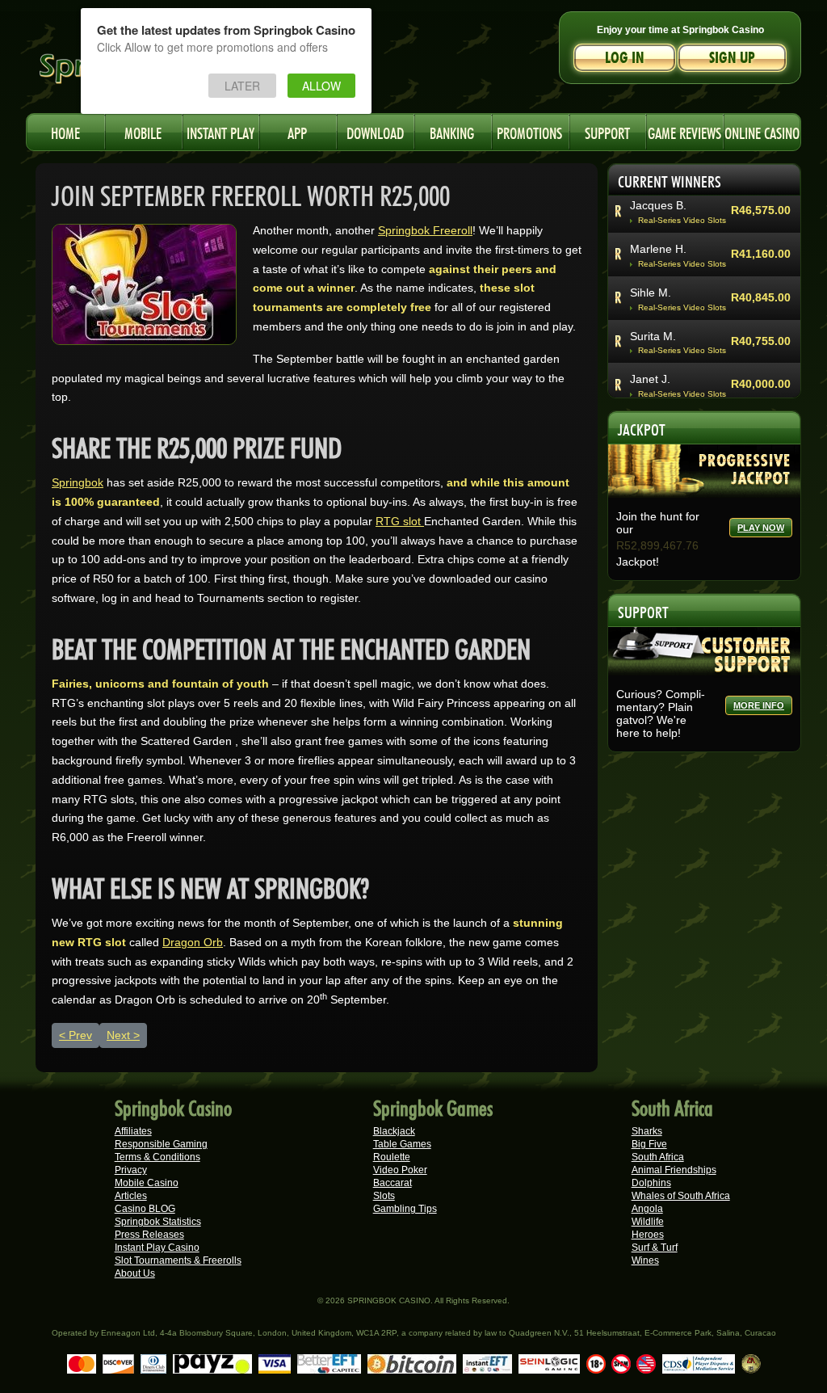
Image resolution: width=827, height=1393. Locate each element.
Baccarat (392, 1183)
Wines (645, 1260)
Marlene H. (658, 248)
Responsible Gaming (161, 1144)
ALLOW (321, 86)
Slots (384, 1196)
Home (65, 131)
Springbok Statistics (158, 1221)
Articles (131, 1196)
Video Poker (400, 1170)
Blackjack (394, 1131)
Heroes (648, 1234)
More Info (758, 705)
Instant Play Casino (157, 1247)
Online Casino (762, 131)
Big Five (649, 1144)
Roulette (391, 1157)
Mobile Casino (146, 1183)
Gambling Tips (405, 1208)
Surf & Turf (655, 1247)
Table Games (402, 1144)
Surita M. (653, 336)
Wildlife (648, 1221)
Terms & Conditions (157, 1157)
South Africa (658, 1157)
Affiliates (133, 1131)
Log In (624, 57)
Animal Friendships (674, 1170)
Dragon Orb (192, 942)
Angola (647, 1208)
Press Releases (149, 1234)
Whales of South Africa (681, 1196)
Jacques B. (658, 205)
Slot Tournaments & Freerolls (178, 1260)
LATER (242, 86)
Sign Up (732, 57)
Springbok (77, 482)
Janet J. (650, 378)
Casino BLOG (145, 1208)
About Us (135, 1273)
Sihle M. (650, 292)
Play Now (760, 527)
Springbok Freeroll (425, 230)
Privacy (131, 1170)
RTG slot (400, 521)
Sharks (647, 1131)
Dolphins (651, 1183)
